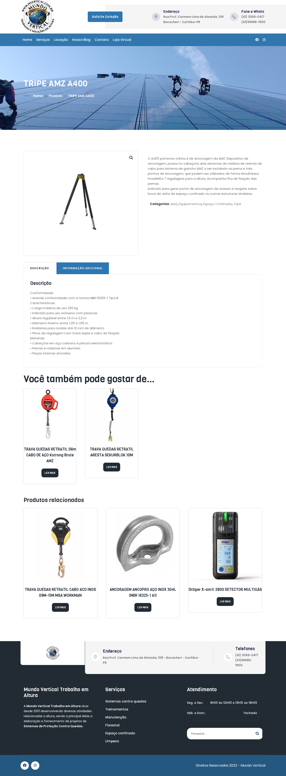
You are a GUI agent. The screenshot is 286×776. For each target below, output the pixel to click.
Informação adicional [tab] (83, 268)
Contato (102, 39)
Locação (61, 39)
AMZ (174, 204)
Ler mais (50, 473)
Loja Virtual (122, 39)
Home (27, 39)
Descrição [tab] (39, 268)
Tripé (237, 204)
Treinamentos (116, 709)
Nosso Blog (81, 39)
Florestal (112, 725)
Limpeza (112, 741)
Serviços (43, 39)
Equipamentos (190, 204)
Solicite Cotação (105, 17)
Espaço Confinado (217, 204)
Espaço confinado (120, 733)
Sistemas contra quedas (125, 701)
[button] (131, 157)
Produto (55, 96)
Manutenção (115, 717)
